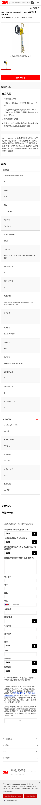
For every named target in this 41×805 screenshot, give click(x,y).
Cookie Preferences (30, 772)
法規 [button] (4, 752)
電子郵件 (7, 577)
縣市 (6, 642)
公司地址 (7, 626)
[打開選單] (38, 3)
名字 (6, 585)
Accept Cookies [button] (30, 796)
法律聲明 (13, 770)
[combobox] (7, 604)
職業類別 (7, 667)
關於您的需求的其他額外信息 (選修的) (19, 558)
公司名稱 (7, 609)
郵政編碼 (7, 634)
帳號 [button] (35, 8)
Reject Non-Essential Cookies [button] (12, 796)
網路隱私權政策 (19, 693)
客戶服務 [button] (6, 758)
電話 (6, 601)
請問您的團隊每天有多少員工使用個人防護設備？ (20, 548)
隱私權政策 (21, 770)
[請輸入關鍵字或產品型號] (32, 2)
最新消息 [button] (6, 745)
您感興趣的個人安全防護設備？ (16, 538)
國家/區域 (8, 617)
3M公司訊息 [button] (7, 739)
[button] (10, 800)
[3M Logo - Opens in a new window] (5, 2)
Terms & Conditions (17, 772)
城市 (6, 651)
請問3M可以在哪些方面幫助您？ (17, 530)
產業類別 (7, 659)
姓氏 (6, 593)
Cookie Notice (8, 791)
